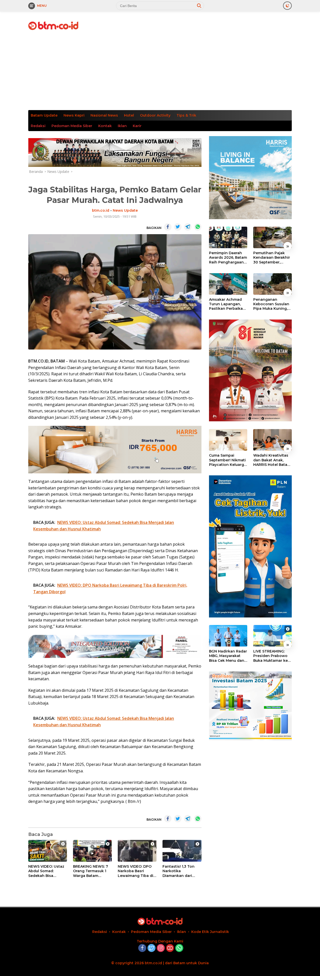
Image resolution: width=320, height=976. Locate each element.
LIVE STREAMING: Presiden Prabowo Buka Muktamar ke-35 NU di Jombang (271, 656)
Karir (137, 126)
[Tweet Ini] (178, 227)
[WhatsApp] (179, 948)
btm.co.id (100, 210)
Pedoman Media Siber (72, 126)
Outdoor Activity (155, 115)
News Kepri (74, 115)
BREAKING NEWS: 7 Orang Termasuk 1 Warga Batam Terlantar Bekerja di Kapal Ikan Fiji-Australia (91, 871)
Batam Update (44, 115)
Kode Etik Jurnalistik (210, 931)
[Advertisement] (160, 73)
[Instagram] (161, 948)
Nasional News (104, 115)
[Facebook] (142, 948)
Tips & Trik (186, 115)
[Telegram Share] (188, 227)
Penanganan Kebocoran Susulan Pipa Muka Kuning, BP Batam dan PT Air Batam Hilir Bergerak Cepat (272, 304)
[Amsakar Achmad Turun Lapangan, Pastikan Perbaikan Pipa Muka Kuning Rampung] (228, 284)
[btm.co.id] (53, 25)
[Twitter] (152, 948)
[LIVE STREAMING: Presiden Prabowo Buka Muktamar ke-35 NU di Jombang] (272, 635)
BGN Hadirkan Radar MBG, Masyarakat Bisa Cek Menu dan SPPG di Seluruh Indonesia (228, 656)
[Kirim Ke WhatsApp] (198, 227)
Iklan (122, 126)
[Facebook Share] (168, 227)
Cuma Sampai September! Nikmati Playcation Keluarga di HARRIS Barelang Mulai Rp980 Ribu (227, 460)
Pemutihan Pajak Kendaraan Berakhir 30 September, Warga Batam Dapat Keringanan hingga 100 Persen (272, 257)
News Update (125, 210)
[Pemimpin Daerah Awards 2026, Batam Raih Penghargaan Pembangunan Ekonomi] (228, 237)
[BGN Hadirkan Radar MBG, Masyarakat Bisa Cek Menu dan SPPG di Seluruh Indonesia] (228, 635)
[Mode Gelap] (287, 6)
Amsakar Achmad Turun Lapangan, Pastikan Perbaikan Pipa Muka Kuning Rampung (227, 304)
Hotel (129, 115)
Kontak (105, 126)
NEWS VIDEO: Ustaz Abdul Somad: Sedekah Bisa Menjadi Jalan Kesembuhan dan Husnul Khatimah (46, 871)
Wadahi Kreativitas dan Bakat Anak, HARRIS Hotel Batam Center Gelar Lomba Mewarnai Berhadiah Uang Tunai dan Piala (272, 460)
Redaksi (38, 126)
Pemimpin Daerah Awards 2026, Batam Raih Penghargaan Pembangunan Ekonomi (228, 257)
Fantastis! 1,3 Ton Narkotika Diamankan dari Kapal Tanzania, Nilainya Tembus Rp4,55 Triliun (178, 871)
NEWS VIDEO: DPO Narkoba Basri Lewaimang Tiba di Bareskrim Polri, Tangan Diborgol (135, 871)
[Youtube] (170, 948)
